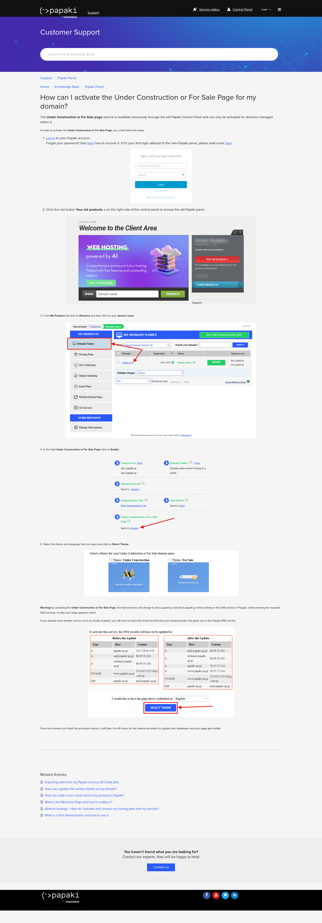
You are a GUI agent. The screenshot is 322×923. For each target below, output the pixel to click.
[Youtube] (216, 895)
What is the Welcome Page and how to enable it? (78, 802)
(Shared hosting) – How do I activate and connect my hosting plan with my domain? (102, 809)
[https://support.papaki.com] (120, 897)
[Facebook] (206, 895)
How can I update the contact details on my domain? (81, 789)
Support (93, 13)
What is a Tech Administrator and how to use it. (77, 815)
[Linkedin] (234, 895)
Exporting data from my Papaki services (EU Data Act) (82, 782)
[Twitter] (225, 895)
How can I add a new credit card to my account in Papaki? (84, 795)
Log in (50, 138)
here (90, 143)
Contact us (161, 867)
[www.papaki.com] (58, 12)
